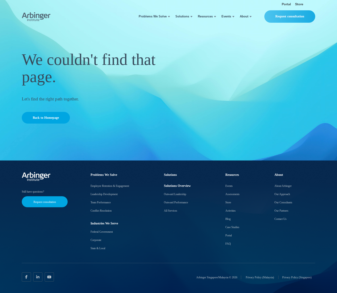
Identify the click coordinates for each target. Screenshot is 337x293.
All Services (170, 210)
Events (226, 16)
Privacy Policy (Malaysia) (260, 277)
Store (299, 4)
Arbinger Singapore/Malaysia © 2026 (216, 277)
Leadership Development (104, 194)
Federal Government (102, 231)
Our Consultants (283, 202)
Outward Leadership (175, 194)
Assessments (232, 194)
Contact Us (280, 219)
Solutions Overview (177, 186)
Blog (228, 219)
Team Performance (101, 202)
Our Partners (281, 210)
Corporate (96, 240)
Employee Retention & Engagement (110, 186)
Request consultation (289, 16)
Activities (230, 210)
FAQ (228, 243)
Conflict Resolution (101, 210)
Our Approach (282, 194)
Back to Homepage (46, 117)
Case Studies (232, 227)
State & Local (98, 248)
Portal (286, 4)
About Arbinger (283, 186)
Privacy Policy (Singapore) (297, 277)
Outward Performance (176, 202)
